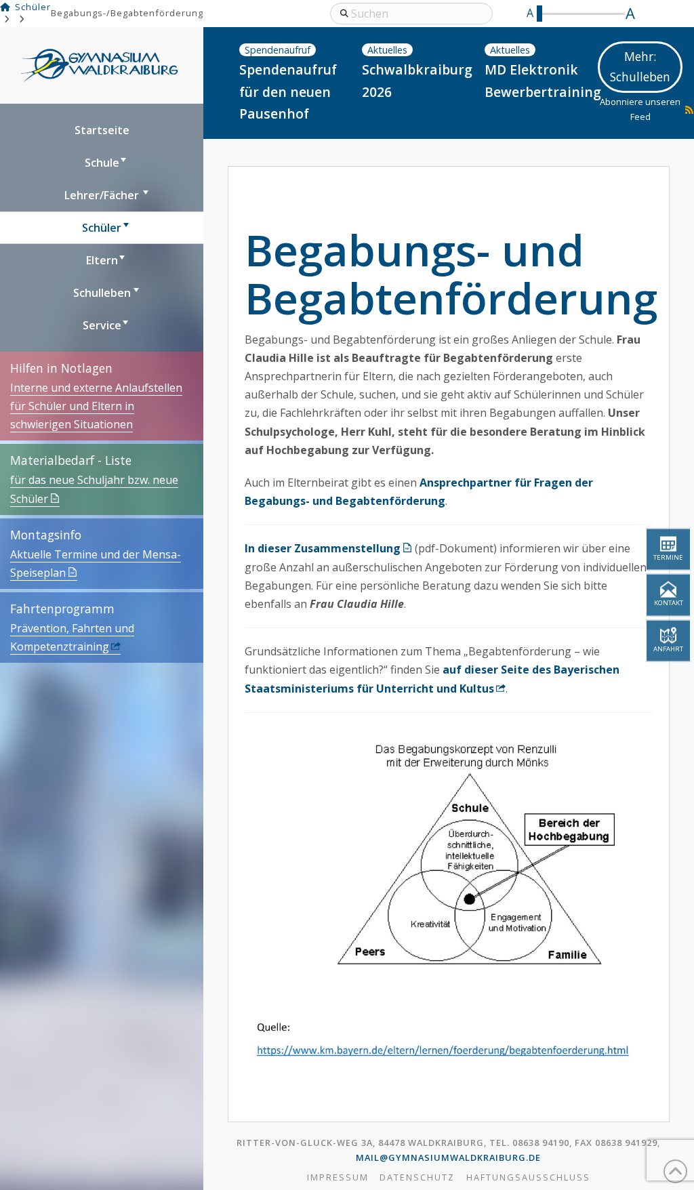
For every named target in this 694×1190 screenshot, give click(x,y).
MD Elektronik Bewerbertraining (538, 80)
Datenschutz (417, 1177)
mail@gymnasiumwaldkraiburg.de (448, 1157)
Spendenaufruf (277, 49)
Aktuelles (387, 49)
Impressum (338, 1177)
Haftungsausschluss (528, 1177)
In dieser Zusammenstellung (323, 548)
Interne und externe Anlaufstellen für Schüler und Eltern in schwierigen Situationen (96, 406)
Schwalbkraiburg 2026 (415, 80)
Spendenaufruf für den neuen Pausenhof (288, 91)
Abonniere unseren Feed (640, 109)
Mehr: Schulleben (640, 66)
